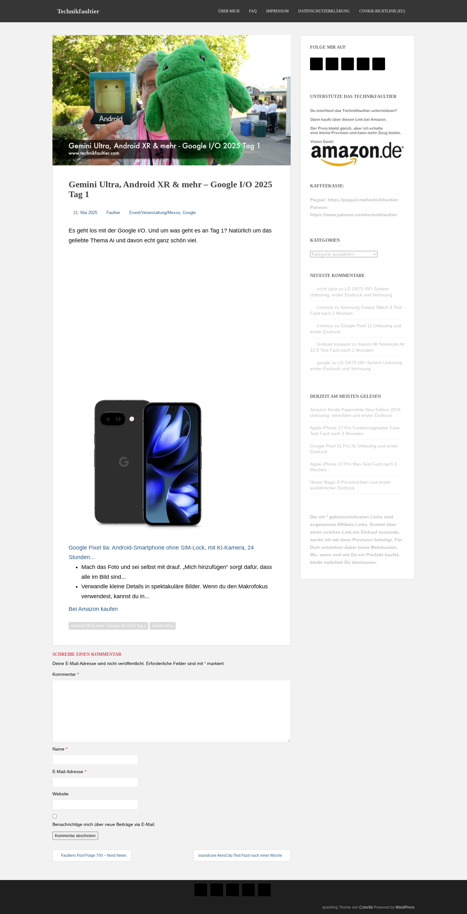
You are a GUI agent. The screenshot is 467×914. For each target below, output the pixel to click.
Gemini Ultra (162, 626)
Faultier (113, 212)
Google (189, 212)
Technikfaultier (78, 11)
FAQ (253, 11)
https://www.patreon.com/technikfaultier (353, 214)
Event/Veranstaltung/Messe (154, 212)
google (323, 362)
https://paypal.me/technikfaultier (363, 199)
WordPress (405, 907)
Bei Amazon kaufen (93, 609)
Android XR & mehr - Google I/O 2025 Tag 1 (108, 626)
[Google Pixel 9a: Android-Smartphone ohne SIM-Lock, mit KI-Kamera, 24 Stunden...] (148, 463)
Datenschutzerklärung (324, 11)
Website (60, 793)
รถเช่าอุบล (327, 288)
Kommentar (65, 674)
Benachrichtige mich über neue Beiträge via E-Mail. (103, 824)
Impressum (277, 11)
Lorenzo (325, 307)
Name (59, 748)
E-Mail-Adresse (69, 771)
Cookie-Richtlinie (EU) (382, 11)
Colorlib (366, 907)
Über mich (229, 11)
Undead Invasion (334, 344)
